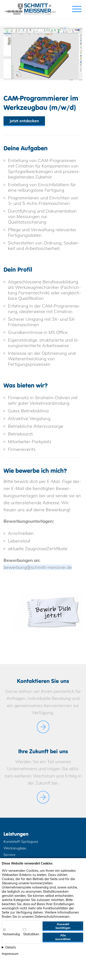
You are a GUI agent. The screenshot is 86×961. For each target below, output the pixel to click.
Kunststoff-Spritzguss (21, 841)
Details (10, 947)
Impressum (10, 954)
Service (9, 854)
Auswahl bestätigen (63, 926)
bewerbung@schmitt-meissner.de (38, 567)
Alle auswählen (63, 937)
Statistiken (31, 934)
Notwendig (11, 934)
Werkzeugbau (15, 848)
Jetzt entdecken (24, 120)
